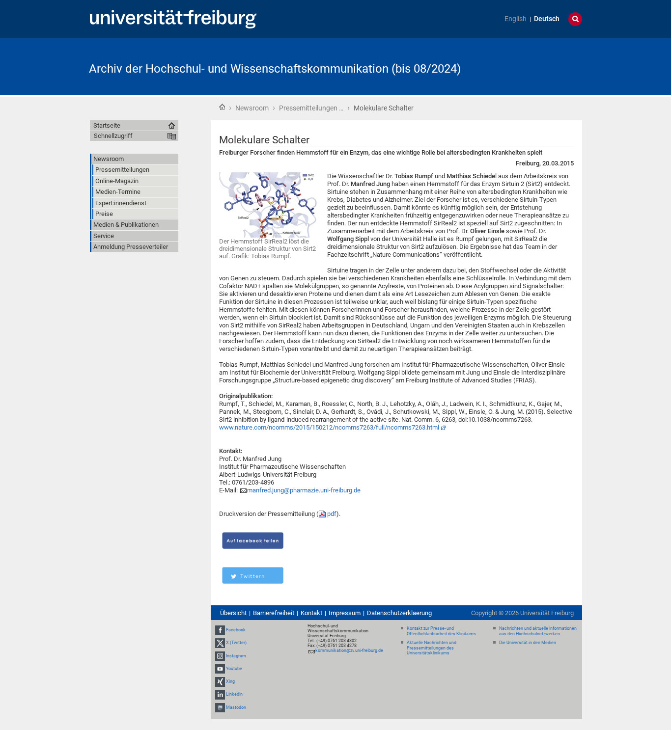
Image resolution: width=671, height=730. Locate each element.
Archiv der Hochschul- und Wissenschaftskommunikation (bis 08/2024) (275, 69)
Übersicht (233, 613)
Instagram (236, 655)
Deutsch (546, 19)
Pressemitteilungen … (311, 108)
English (515, 19)
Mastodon (236, 707)
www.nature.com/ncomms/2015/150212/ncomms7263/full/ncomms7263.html (329, 427)
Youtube (234, 668)
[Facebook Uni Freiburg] (220, 629)
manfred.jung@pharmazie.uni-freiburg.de (304, 490)
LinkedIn (234, 694)
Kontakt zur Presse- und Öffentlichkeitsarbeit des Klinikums (441, 631)
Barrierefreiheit (273, 613)
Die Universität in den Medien (527, 642)
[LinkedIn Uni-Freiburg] (220, 694)
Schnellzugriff (113, 135)
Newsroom (252, 108)
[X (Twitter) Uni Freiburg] (220, 643)
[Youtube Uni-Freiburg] (220, 668)
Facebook (236, 629)
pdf (331, 513)
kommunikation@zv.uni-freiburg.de (349, 650)
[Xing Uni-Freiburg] (220, 681)
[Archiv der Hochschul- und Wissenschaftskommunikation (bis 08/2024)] (534, 66)
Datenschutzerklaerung (399, 613)
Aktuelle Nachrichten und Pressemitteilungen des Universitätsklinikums (431, 648)
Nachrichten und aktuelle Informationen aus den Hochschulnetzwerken (538, 631)
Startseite (222, 107)
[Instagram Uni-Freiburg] (220, 655)
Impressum (345, 613)
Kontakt (311, 613)
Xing (230, 681)
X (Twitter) (236, 643)
